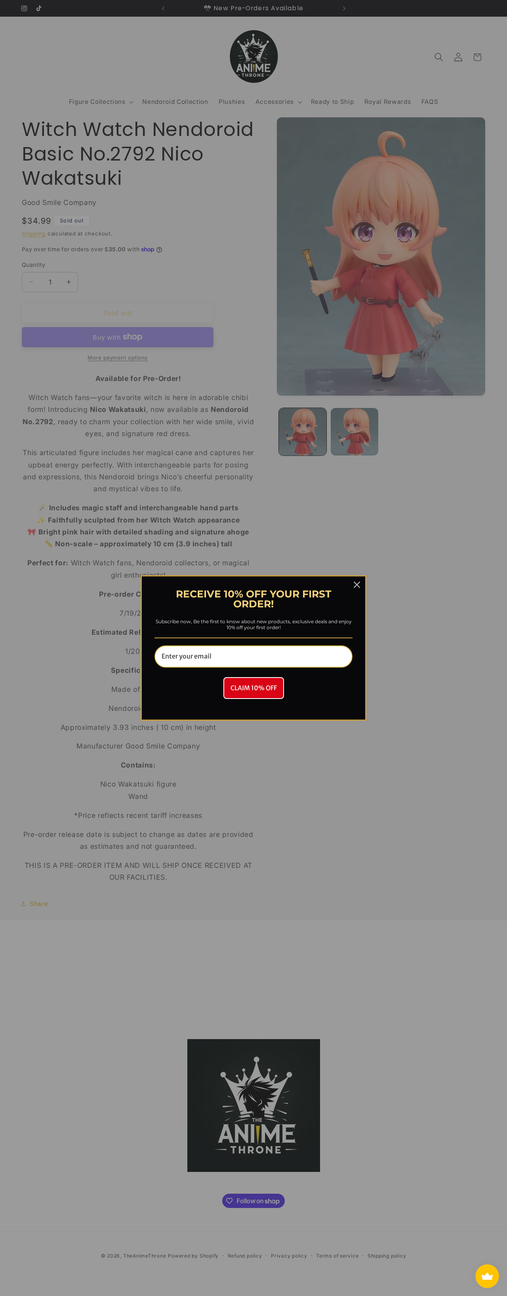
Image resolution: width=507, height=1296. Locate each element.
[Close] (356, 584)
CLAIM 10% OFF (254, 688)
